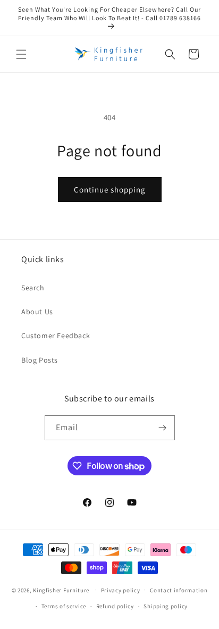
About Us (37, 311)
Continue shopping (110, 189)
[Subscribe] (162, 427)
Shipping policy (166, 606)
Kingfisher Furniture (61, 589)
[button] (21, 54)
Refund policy (115, 606)
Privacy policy (120, 590)
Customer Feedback (55, 335)
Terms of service (63, 606)
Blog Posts (39, 360)
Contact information (178, 590)
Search (33, 287)
